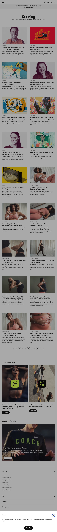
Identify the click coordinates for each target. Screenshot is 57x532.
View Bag (28, 527)
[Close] (53, 515)
